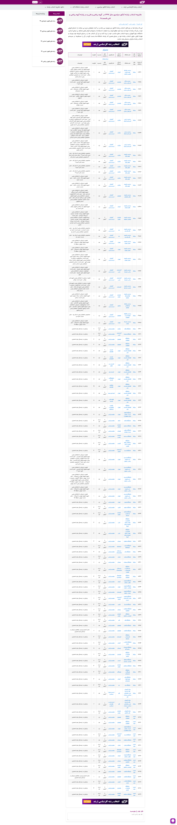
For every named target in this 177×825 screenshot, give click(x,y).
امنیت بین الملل (111, 365)
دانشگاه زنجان (127, 557)
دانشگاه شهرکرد (127, 576)
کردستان (119, 287)
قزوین (119, 443)
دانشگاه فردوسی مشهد (127, 615)
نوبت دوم (134, 717)
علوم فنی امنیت (111, 400)
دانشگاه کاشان (127, 625)
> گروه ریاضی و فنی (124, 24)
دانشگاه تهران (127, 502)
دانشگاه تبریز (127, 450)
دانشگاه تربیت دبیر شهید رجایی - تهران (127, 459)
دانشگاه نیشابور (127, 666)
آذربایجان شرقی (119, 450)
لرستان (119, 648)
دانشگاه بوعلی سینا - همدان (127, 431)
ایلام (119, 420)
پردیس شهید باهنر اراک (127, 155)
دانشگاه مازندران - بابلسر (127, 654)
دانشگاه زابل (127, 552)
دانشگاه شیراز (127, 604)
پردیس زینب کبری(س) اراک (127, 120)
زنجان (119, 557)
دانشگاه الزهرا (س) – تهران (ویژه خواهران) (127, 414)
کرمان (119, 72)
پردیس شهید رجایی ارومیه (127, 271)
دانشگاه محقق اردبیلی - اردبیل (127, 660)
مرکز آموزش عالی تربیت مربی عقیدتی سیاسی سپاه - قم (127, 693)
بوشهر (119, 306)
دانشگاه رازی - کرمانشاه (127, 546)
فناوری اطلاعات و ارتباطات (111, 407)
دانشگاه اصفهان (127, 339)
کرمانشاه (119, 546)
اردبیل (119, 660)
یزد (119, 230)
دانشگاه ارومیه (127, 334)
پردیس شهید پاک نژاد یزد (127, 230)
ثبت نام (35, 2)
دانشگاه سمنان (127, 562)
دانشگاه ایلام (127, 420)
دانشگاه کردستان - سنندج (127, 637)
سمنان (119, 541)
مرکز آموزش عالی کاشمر (127, 712)
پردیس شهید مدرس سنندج (127, 287)
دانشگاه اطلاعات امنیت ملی (127, 350)
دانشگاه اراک (127, 329)
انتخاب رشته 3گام (140, 2)
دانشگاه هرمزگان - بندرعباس (127, 672)
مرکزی (119, 120)
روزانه (134, 72)
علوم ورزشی (111, 329)
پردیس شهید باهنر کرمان (127, 207)
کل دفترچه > (139, 24)
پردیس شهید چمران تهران (127, 242)
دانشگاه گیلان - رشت (127, 643)
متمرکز (105, 49)
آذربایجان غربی (119, 271)
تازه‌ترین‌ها (56, 13)
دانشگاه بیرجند (127, 436)
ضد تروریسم (111, 393)
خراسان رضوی (119, 218)
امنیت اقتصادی (111, 358)
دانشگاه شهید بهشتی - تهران (127, 587)
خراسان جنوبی (119, 436)
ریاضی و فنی (132, 24)
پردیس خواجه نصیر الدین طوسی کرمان (127, 72)
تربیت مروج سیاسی (111, 693)
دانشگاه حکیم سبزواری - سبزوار (127, 513)
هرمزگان (119, 672)
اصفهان (119, 196)
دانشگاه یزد (127, 685)
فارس (119, 507)
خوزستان (119, 592)
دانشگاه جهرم (127, 507)
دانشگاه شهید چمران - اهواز (127, 592)
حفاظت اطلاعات (111, 386)
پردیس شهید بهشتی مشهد (127, 218)
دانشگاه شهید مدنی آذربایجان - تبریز (127, 598)
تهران (119, 242)
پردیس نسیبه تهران (127, 322)
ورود (40, 2)
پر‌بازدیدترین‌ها (40, 13)
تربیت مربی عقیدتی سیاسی (111, 704)
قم (119, 620)
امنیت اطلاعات (111, 351)
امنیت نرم (111, 372)
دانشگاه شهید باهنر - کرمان (127, 581)
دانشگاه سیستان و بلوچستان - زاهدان (127, 569)
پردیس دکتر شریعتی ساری (127, 82)
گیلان (119, 643)
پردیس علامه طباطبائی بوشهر (127, 305)
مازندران (119, 82)
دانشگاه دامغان (127, 541)
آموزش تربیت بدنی (111, 72)
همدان (119, 431)
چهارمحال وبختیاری (119, 576)
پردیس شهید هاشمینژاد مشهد (127, 296)
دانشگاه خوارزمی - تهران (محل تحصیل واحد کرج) (127, 522)
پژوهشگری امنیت (111, 379)
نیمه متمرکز (105, 59)
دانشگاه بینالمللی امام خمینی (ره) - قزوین (127, 443)
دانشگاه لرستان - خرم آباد (127, 648)
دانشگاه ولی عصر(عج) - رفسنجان (127, 679)
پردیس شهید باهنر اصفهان (127, 196)
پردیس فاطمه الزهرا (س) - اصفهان (127, 315)
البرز (119, 522)
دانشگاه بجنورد (127, 426)
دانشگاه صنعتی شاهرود (127, 610)
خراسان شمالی (119, 426)
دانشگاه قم (127, 620)
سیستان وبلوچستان (119, 552)
